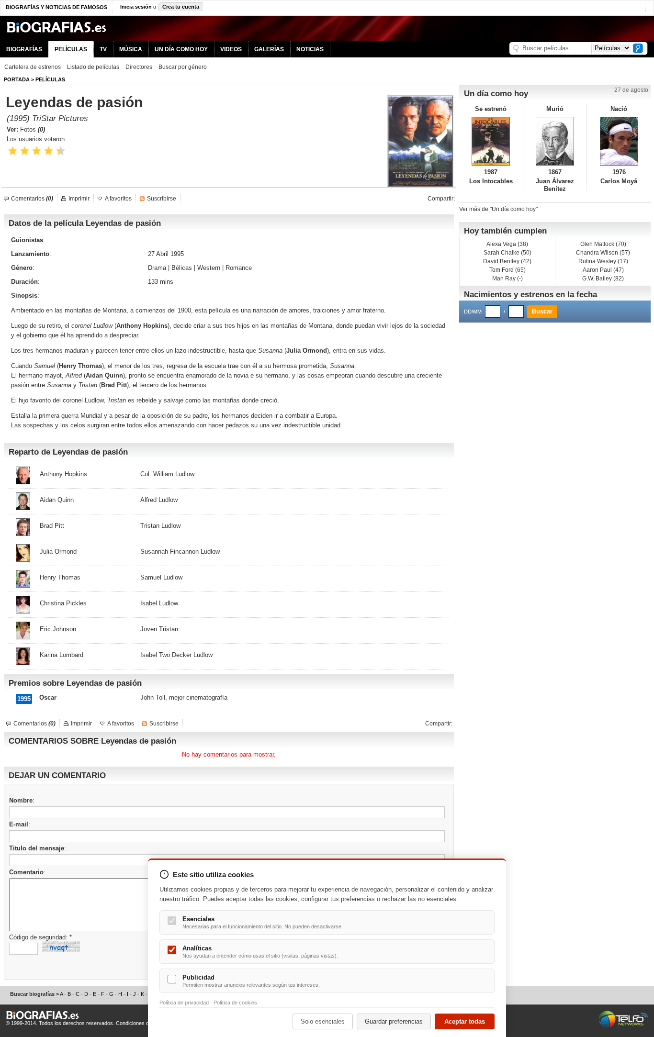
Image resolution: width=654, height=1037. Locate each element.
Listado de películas (93, 67)
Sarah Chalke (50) (507, 252)
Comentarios (32, 198)
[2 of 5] (25, 151)
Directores (138, 67)
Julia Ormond (306, 350)
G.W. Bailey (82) (603, 278)
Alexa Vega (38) (507, 244)
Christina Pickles (63, 603)
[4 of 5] (49, 151)
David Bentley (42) (507, 261)
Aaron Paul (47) (603, 270)
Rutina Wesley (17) (603, 261)
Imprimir (79, 198)
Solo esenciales (323, 1021)
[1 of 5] (13, 151)
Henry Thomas (80, 365)
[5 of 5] (61, 151)
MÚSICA (130, 49)
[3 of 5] (37, 151)
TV (103, 49)
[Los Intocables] (491, 141)
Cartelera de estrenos (32, 67)
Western (208, 267)
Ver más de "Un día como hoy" (498, 209)
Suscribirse (161, 198)
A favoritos (118, 198)
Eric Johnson (58, 629)
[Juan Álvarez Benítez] (555, 141)
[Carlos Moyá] (619, 141)
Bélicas (181, 267)
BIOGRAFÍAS (24, 49)
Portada (17, 79)
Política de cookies (235, 1002)
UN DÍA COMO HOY (181, 49)
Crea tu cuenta (180, 7)
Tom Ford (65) (507, 270)
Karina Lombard (61, 654)
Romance (239, 267)
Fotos (32, 129)
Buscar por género (182, 67)
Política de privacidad (184, 1002)
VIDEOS (231, 49)
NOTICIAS (310, 49)
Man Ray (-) (507, 278)
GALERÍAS (269, 49)
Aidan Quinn (57, 499)
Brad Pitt (52, 525)
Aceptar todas (464, 1021)
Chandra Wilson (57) (603, 252)
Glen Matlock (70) (603, 244)
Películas (50, 79)
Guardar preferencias (394, 1021)
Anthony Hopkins (63, 474)
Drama (157, 267)
